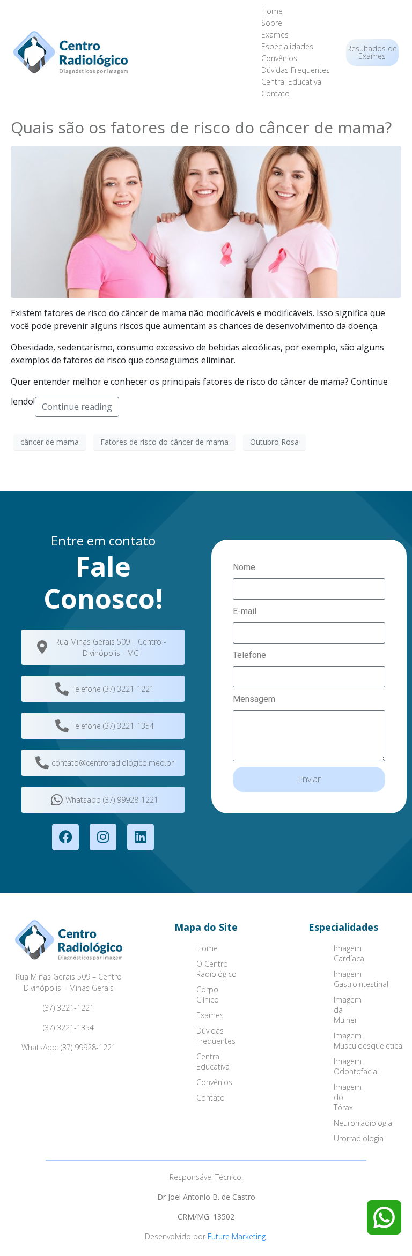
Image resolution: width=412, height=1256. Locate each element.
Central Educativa (291, 82)
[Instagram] (103, 837)
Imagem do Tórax (348, 1097)
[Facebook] (65, 837)
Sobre (271, 23)
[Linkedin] (140, 837)
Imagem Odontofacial (356, 1066)
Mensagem (254, 699)
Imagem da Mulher (348, 1010)
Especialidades (287, 46)
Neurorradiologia (357, 1123)
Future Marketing (237, 1236)
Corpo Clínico (207, 994)
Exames (275, 34)
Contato (275, 93)
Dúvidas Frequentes (295, 70)
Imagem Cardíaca (349, 953)
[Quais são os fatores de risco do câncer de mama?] (206, 221)
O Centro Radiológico (216, 969)
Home (272, 11)
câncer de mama (49, 442)
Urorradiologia (357, 1138)
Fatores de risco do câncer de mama (164, 442)
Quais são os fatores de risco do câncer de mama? (201, 127)
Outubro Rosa (274, 442)
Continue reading (77, 407)
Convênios (279, 58)
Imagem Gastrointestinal (357, 979)
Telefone (249, 655)
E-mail (244, 611)
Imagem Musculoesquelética (357, 1040)
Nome (244, 567)
